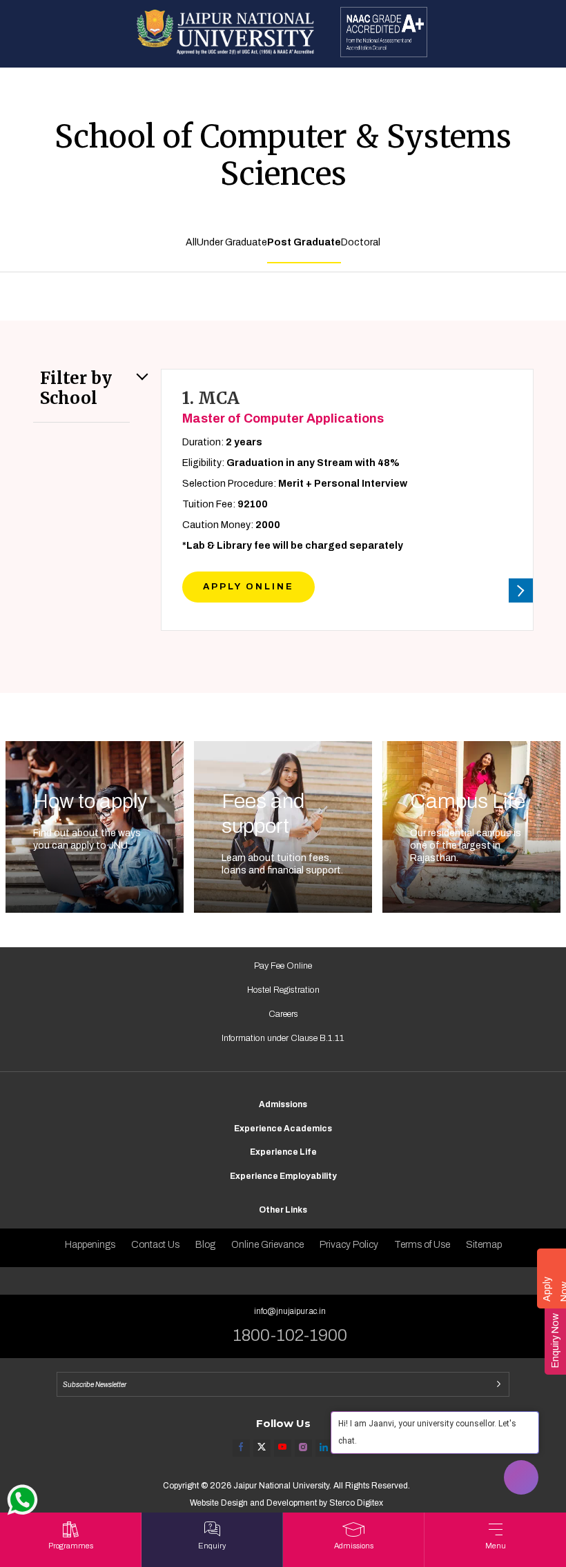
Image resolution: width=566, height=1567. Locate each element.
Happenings (90, 1245)
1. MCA (283, 407)
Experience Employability (283, 1176)
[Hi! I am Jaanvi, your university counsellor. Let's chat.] (521, 1477)
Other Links (283, 1210)
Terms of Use (422, 1245)
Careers (283, 1014)
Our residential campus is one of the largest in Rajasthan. (465, 845)
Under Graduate (232, 242)
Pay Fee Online (283, 966)
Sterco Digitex (356, 1503)
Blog (205, 1245)
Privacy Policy (349, 1245)
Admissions (283, 1104)
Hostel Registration (283, 990)
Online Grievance (267, 1245)
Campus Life (467, 801)
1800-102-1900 (290, 1335)
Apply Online (248, 587)
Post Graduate (304, 242)
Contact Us (155, 1245)
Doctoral (360, 242)
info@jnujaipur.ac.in (290, 1311)
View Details (521, 590)
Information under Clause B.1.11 (283, 1038)
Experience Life (283, 1152)
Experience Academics (283, 1128)
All (191, 242)
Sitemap (484, 1245)
